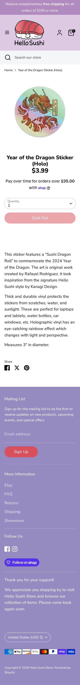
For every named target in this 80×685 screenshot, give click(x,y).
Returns (11, 503)
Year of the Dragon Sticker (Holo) (40, 70)
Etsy (8, 485)
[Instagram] (14, 549)
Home (8, 70)
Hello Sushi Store (41, 668)
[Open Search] (7, 57)
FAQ (8, 494)
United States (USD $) (25, 637)
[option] (40, 112)
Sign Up (21, 451)
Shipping (12, 511)
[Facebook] (7, 549)
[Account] (59, 31)
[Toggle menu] (7, 32)
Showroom (14, 520)
